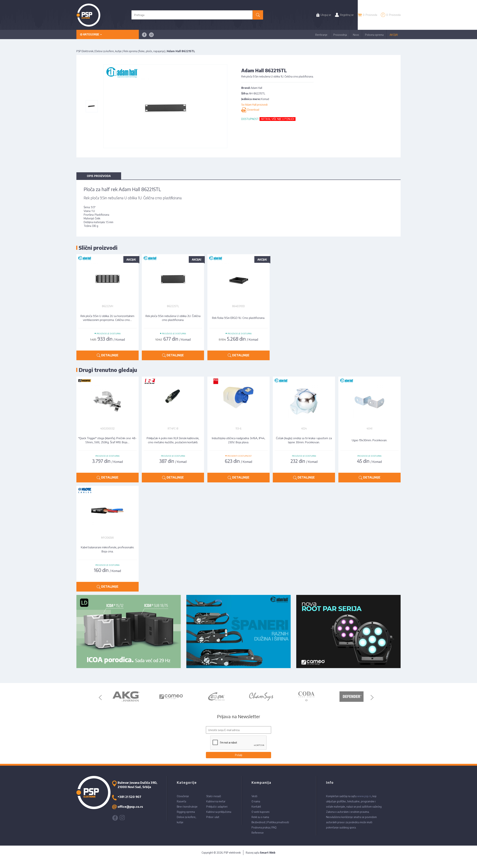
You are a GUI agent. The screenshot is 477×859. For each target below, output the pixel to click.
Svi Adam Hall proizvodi (254, 104)
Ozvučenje (183, 796)
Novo (356, 34)
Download (252, 109)
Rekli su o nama (260, 817)
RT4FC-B (173, 428)
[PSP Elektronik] (88, 15)
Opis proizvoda (99, 175)
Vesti (254, 796)
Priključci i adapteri (217, 806)
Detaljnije (109, 355)
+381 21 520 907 (129, 797)
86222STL (173, 306)
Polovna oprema (374, 34)
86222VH (107, 306)
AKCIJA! (394, 34)
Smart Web (267, 852)
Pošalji (238, 755)
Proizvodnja (340, 34)
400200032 (107, 428)
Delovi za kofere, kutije (108, 51)
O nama (256, 801)
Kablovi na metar (215, 801)
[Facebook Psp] (144, 34)
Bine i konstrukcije (187, 806)
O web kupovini (260, 811)
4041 (369, 428)
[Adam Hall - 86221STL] (91, 106)
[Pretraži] (258, 15)
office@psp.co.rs (130, 807)
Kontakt (256, 806)
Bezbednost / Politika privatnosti (270, 822)
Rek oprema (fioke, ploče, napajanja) (144, 51)
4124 (304, 428)
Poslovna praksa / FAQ (264, 827)
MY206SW (107, 537)
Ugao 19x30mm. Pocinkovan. (369, 440)
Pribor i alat (212, 817)
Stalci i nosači (213, 796)
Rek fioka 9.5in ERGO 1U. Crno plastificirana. (238, 317)
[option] (126, 696)
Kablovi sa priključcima (218, 811)
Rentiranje (321, 34)
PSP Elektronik (84, 51)
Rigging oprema (186, 811)
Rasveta (181, 801)
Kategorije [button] (91, 34)
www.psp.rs (364, 796)
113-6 (238, 428)
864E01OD (238, 306)
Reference (258, 832)
